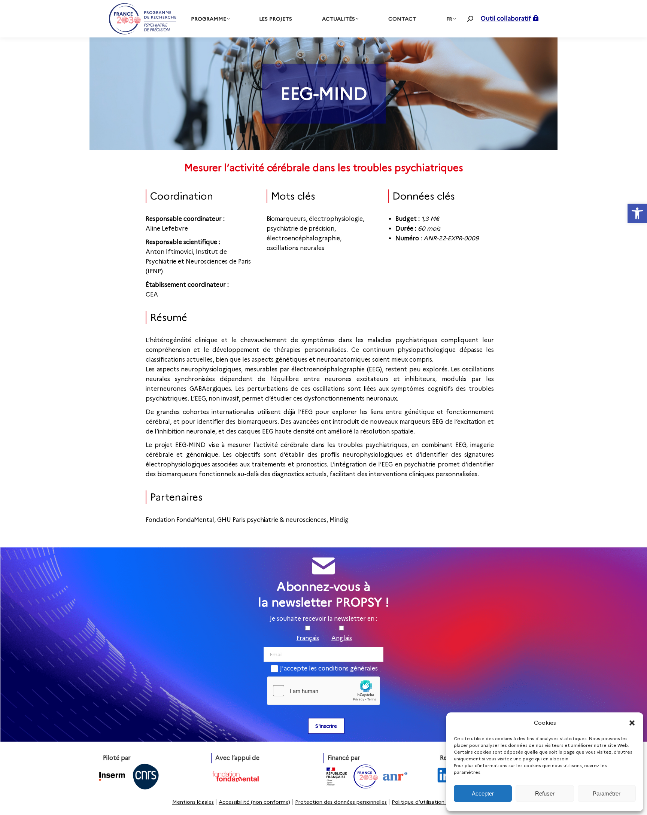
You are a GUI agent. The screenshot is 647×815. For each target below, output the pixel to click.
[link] (637, 213)
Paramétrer (606, 793)
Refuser (545, 793)
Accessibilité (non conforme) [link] (254, 802)
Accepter (483, 793)
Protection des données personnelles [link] (341, 802)
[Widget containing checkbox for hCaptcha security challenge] (323, 690)
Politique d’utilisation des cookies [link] (433, 802)
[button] (632, 723)
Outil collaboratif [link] (506, 18)
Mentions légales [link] (193, 802)
